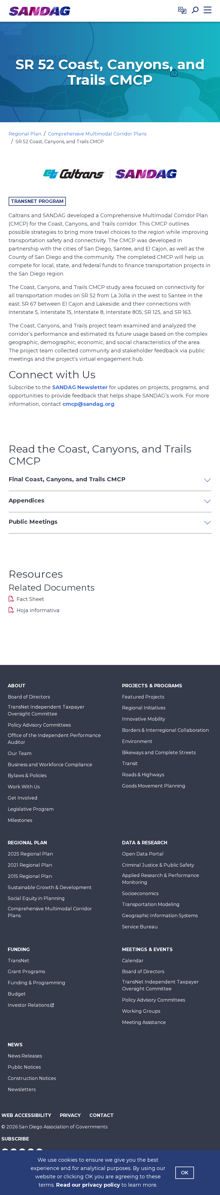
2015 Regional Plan (30, 876)
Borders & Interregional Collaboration (165, 730)
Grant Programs (26, 971)
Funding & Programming (36, 983)
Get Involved (23, 798)
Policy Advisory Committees (39, 725)
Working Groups (141, 1011)
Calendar (133, 960)
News (15, 1044)
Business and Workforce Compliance (50, 764)
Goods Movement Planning (153, 786)
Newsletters (22, 1089)
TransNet (18, 960)
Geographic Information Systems (160, 915)
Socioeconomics (140, 893)
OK (184, 1172)
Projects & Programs (152, 685)
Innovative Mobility (143, 719)
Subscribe (15, 1139)
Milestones (20, 820)
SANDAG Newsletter (80, 387)
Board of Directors (29, 697)
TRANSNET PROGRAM (37, 201)
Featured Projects (143, 697)
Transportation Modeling (151, 904)
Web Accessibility (26, 1115)
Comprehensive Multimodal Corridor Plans (97, 134)
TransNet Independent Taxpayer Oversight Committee (46, 710)
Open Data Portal (143, 854)
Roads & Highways (143, 774)
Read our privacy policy (88, 1185)
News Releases (25, 1056)
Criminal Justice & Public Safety (158, 865)
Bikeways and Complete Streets (159, 752)
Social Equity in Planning (36, 898)
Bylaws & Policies (27, 775)
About (16, 685)
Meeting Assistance (144, 1022)
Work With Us (24, 786)
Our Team (20, 753)
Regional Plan (25, 134)
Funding (19, 949)
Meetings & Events (147, 949)
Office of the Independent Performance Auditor (54, 739)
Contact (101, 1115)
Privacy (70, 1115)
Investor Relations (28, 1005)
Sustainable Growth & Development (50, 887)
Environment (137, 741)
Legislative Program (31, 809)
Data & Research (144, 842)
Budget (17, 994)
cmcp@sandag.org (88, 404)
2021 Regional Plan (30, 865)
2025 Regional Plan (30, 854)
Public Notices (24, 1067)
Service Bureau (140, 927)
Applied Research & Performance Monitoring (160, 879)
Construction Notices (32, 1078)
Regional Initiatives (143, 708)
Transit (130, 763)
